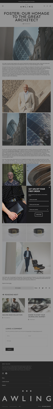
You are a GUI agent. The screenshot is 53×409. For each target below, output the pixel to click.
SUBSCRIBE (38, 214)
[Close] (49, 187)
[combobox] (39, 209)
